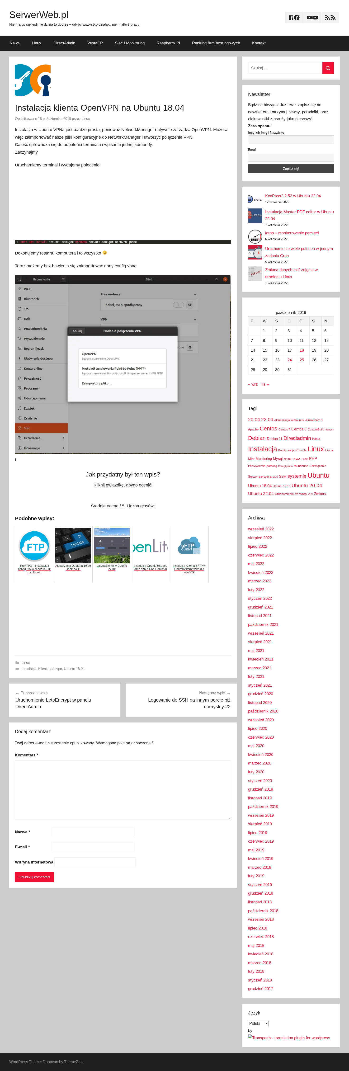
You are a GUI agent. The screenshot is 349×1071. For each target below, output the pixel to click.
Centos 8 (299, 429)
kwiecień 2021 (260, 659)
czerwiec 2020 (261, 737)
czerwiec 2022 (261, 555)
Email (252, 149)
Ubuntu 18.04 (74, 669)
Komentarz (26, 755)
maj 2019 (256, 850)
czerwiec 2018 (261, 936)
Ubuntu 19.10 (281, 486)
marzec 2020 (259, 763)
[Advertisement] (123, 204)
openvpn (55, 669)
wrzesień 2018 (261, 919)
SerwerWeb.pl (38, 14)
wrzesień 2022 (261, 529)
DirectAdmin (64, 43)
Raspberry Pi (168, 43)
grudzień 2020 (260, 694)
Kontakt (259, 43)
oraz (296, 458)
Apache (253, 429)
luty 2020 (256, 772)
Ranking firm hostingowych (216, 43)
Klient (42, 669)
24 (290, 360)
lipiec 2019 (257, 832)
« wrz (253, 384)
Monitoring (264, 459)
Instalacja (29, 669)
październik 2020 (263, 711)
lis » (265, 384)
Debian (257, 438)
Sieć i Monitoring (130, 43)
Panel (305, 459)
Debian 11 (274, 439)
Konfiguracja (286, 450)
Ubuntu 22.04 (261, 493)
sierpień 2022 (260, 538)
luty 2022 (256, 590)
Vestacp (301, 494)
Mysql (278, 459)
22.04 (267, 419)
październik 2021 (263, 624)
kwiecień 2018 (260, 954)
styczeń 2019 (260, 884)
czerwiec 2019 (261, 841)
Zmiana (320, 494)
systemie (297, 476)
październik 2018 (263, 911)
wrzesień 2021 (261, 633)
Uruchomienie (284, 494)
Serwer (253, 476)
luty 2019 (256, 876)
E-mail (22, 847)
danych (329, 429)
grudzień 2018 (260, 893)
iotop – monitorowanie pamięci (292, 233)
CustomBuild (316, 429)
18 (302, 350)
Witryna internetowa (34, 862)
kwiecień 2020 (260, 754)
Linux (36, 43)
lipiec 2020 (257, 728)
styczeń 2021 (260, 685)
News (15, 43)
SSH (282, 476)
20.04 (254, 419)
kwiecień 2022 (260, 572)
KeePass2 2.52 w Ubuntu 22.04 (293, 196)
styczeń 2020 (260, 780)
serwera (265, 476)
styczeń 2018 (260, 980)
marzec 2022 (259, 581)
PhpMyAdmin (256, 466)
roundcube (301, 466)
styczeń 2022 (260, 598)
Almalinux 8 (314, 420)
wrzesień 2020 (261, 720)
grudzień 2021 (260, 607)
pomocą (272, 466)
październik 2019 (263, 806)
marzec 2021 (259, 668)
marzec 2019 (259, 867)
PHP (313, 458)
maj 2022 (256, 563)
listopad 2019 (260, 798)
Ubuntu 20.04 (307, 485)
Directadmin (297, 438)
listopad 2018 (260, 902)
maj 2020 (256, 746)
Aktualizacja (282, 420)
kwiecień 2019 (260, 858)
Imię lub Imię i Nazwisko (266, 132)
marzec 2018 (259, 963)
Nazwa (22, 832)
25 (302, 360)
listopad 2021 (260, 615)
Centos (268, 428)
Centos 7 (284, 429)
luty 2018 (256, 971)
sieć (275, 476)
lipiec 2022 (257, 546)
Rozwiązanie (317, 466)
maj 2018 (256, 945)
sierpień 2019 (260, 824)
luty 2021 (256, 676)
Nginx (287, 459)
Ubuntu (318, 475)
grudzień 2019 (260, 789)
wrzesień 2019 (261, 815)
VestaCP (95, 43)
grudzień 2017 (260, 988)
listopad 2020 (260, 702)
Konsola (301, 450)
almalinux (297, 420)
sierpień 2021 (260, 642)
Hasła (316, 439)
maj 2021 (256, 650)
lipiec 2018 (257, 928)
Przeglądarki (285, 466)
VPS (310, 494)
